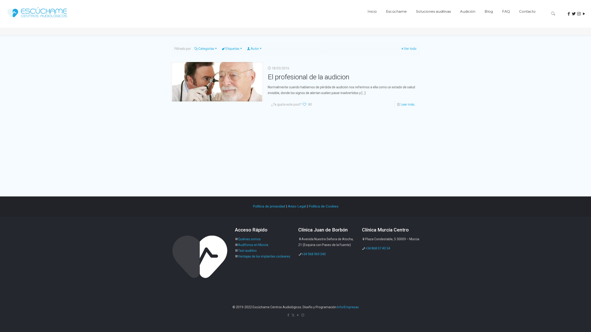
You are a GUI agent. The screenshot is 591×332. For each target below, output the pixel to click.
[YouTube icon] (298, 315)
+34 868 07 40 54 (377, 248)
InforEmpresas (348, 307)
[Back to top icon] (569, 322)
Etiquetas (232, 48)
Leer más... (408, 104)
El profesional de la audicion (308, 77)
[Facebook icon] (288, 315)
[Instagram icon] (303, 315)
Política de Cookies (323, 206)
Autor (255, 48)
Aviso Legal (297, 206)
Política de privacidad (269, 206)
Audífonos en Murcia (253, 245)
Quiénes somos (249, 239)
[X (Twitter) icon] (293, 315)
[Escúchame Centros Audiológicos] (37, 19)
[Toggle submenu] (396, 25)
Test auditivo (247, 250)
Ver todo (410, 48)
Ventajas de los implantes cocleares (264, 256)
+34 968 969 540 (314, 254)
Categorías (206, 48)
